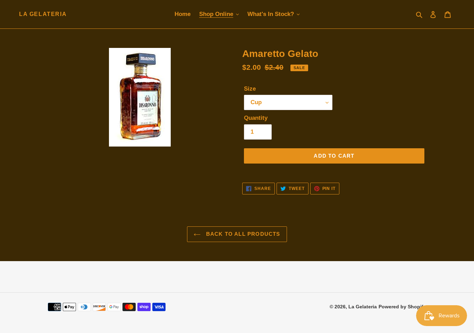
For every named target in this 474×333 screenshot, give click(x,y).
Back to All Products (242, 234)
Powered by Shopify (402, 306)
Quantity (256, 118)
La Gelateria (43, 14)
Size (250, 88)
